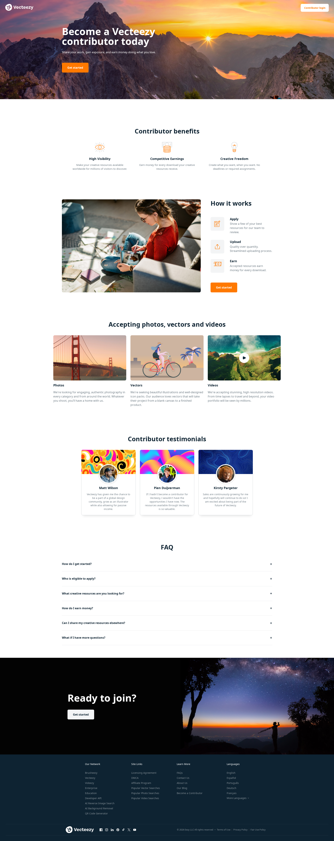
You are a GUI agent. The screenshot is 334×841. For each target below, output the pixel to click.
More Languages (237, 798)
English (231, 772)
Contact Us (183, 778)
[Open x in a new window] (129, 829)
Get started (75, 68)
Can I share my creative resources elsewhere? (93, 623)
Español (231, 778)
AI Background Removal (99, 808)
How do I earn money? (77, 608)
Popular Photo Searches (145, 793)
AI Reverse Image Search (99, 803)
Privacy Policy (240, 829)
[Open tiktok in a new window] (123, 829)
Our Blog (182, 788)
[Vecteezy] (80, 829)
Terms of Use (223, 829)
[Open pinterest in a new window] (117, 829)
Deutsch (231, 788)
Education (91, 793)
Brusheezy (91, 772)
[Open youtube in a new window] (134, 829)
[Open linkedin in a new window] (112, 829)
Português (233, 783)
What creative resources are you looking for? (93, 593)
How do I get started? (77, 564)
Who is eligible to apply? (79, 579)
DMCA (135, 778)
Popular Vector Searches (145, 788)
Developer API (93, 798)
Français (232, 793)
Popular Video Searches (145, 798)
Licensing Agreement (143, 772)
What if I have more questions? (83, 638)
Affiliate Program (141, 783)
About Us (182, 783)
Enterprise (91, 788)
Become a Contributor (190, 793)
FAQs (180, 772)
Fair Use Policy (258, 829)
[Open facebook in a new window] (101, 829)
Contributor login (314, 7)
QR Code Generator (96, 813)
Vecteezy (90, 778)
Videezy (89, 783)
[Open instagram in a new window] (106, 829)
